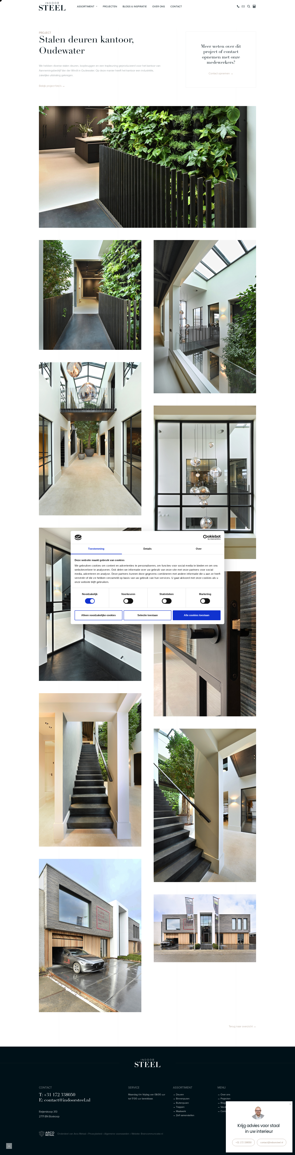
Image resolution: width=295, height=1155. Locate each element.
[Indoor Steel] (52, 6)
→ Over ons (223, 1094)
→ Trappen (179, 1106)
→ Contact (223, 1111)
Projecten (110, 6)
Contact (176, 6)
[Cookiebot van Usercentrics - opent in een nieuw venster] (206, 537)
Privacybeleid (95, 1133)
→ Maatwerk (179, 1111)
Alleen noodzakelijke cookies (98, 615)
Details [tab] (147, 548)
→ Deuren (178, 1094)
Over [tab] (199, 548)
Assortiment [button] (85, 6)
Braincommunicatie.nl (152, 1133)
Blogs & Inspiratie (135, 6)
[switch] (128, 601)
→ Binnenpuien (181, 1098)
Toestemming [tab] (96, 548)
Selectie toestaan (147, 615)
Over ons (158, 6)
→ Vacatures (224, 1106)
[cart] (253, 6)
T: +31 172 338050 (57, 1095)
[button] (238, 6)
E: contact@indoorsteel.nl (64, 1100)
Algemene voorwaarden (116, 1133)
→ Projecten (223, 1098)
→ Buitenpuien (181, 1102)
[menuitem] (87, 6)
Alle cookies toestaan (196, 615)
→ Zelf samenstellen (183, 1115)
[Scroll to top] (9, 1145)
